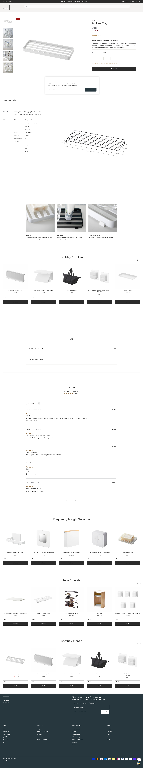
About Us (5, 1)
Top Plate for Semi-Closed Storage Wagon (15, 613)
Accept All (91, 89)
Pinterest (109, 734)
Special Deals (6, 737)
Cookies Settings (53, 89)
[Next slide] (140, 260)
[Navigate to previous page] (67, 500)
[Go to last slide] (137, 260)
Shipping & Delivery (42, 731)
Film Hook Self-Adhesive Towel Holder (99, 552)
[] (138, 1)
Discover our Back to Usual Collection (74, 1)
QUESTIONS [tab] (75, 391)
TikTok (108, 739)
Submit (105, 712)
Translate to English (32, 420)
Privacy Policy (76, 737)
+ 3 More (8, 76)
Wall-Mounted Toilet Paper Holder (43, 290)
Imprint (74, 745)
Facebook (109, 731)
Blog (10, 1)
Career (74, 731)
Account (132, 1)
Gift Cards (5, 739)
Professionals (76, 734)
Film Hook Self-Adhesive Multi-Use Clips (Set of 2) (99, 290)
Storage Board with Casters (43, 613)
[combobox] (109, 404)
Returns (39, 734)
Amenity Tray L (128, 290)
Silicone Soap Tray (128, 552)
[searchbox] (31, 403)
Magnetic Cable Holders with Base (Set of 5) (127, 613)
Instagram (110, 729)
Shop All (5, 729)
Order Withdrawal (42, 739)
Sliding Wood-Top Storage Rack (71, 552)
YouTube (109, 737)
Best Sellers (6, 731)
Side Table (99, 613)
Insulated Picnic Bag (71, 290)
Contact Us (40, 737)
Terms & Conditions (77, 739)
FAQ (38, 729)
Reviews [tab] (66, 391)
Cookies (74, 742)
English (125, 1)
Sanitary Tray (15, 674)
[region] (72, 85)
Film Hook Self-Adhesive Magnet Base (43, 552)
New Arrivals (6, 734)
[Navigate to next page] (75, 500)
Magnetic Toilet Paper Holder (15, 552)
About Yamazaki (76, 729)
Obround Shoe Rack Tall (71, 613)
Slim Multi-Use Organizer (15, 290)
